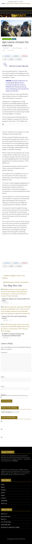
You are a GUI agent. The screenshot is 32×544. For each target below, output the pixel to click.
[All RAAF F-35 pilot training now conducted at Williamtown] (16, 324)
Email (2, 386)
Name (2, 377)
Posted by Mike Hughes (16, 48)
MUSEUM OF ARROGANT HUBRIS (10, 527)
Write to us (4, 503)
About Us (3, 519)
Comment (4, 352)
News (14, 39)
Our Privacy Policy (6, 522)
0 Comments (10, 50)
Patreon (15, 461)
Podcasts (3, 490)
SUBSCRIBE (4, 501)
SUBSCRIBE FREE (5, 524)
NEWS (2, 484)
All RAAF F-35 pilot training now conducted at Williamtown (13, 335)
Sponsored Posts (5, 516)
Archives (3, 498)
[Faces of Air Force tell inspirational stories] (16, 307)
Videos (3, 495)
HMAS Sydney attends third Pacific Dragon (18, 3)
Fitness (3, 492)
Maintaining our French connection (16, 282)
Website (3, 394)
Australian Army (7, 39)
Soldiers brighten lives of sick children (13, 277)
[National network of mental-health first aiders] (16, 289)
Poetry (3, 487)
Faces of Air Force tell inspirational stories (14, 317)
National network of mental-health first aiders (16, 300)
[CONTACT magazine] (2, 12)
